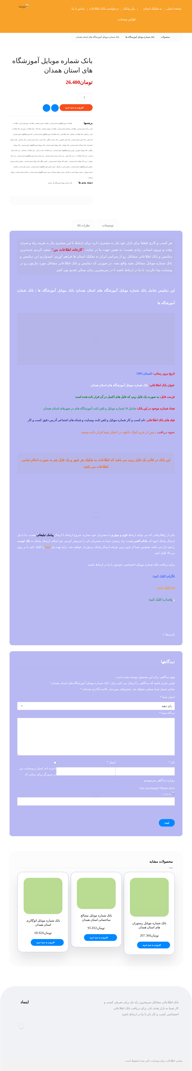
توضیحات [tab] (107, 225)
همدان (50, 183)
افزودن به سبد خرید (74, 107)
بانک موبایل (66, 145)
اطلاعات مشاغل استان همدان (67, 129)
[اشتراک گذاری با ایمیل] (73, 200)
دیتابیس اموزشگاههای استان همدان (82, 167)
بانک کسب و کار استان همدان (36, 140)
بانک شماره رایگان (52, 140)
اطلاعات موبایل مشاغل (49, 129)
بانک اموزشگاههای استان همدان (23, 134)
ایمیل (111, 762)
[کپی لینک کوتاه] (66, 200)
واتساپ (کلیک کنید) (160, 599)
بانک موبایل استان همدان (53, 145)
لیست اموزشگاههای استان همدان (40, 172)
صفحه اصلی (81, 1020)
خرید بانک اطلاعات (81, 156)
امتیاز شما (167, 697)
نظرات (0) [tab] (83, 225)
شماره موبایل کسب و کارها (74, 172)
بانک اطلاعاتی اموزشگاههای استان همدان (46, 134)
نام (172, 762)
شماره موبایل (88, 172)
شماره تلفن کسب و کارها (22, 167)
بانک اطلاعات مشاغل (76, 134)
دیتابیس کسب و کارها (63, 167)
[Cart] (37, 8)
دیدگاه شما (167, 713)
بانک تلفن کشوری (64, 140)
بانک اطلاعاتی (65, 134)
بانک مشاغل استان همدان (78, 145)
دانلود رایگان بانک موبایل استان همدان (36, 161)
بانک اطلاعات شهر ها (27, 129)
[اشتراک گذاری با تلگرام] (81, 200)
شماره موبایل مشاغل (58, 172)
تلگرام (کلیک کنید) (164, 576)
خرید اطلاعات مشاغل (28, 150)
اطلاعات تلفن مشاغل (42, 123)
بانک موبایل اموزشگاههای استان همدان (33, 145)
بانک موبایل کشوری (81, 150)
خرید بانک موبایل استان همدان (78, 161)
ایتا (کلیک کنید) (166, 587)
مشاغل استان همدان (22, 172)
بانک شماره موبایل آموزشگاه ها (62, 183)
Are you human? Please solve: (157, 788)
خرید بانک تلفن (70, 156)
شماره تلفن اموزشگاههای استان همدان (44, 167)
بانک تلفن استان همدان (79, 140)
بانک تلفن (90, 140)
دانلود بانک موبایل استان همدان (58, 161)
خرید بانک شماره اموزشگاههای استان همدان (30, 156)
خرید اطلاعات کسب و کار (44, 150)
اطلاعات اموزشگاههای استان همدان (61, 123)
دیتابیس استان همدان (16, 161)
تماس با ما (82, 1044)
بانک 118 (38, 129)
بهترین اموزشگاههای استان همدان (64, 150)
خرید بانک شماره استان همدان (55, 156)
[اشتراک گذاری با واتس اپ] (88, 200)
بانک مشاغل (22, 140)
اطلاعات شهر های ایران (27, 123)
